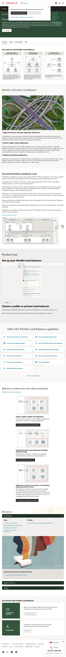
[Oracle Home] (12, 3)
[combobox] (36, 3)
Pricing (11, 42)
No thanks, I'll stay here (34, 13)
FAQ (26, 42)
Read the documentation (9, 215)
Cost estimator (19, 42)
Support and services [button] (9, 583)
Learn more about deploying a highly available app (28, 425)
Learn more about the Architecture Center (16, 575)
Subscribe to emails (18, 646)
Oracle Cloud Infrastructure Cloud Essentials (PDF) (39, 523)
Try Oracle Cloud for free (30, 613)
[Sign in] (59, 3)
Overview (4, 8)
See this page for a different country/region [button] (22, 17)
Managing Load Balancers (10, 527)
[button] (3, 3)
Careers (10, 646)
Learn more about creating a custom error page (27, 500)
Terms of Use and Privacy (18, 644)
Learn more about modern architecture (25, 460)
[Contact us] (63, 3)
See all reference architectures (11, 392)
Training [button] (6, 588)
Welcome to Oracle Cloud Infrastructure (10, 530)
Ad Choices (4, 646)
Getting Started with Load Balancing (13, 525)
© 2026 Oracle (5, 644)
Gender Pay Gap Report (30, 644)
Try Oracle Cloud (6, 30)
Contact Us (37, 646)
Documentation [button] (8, 516)
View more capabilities (33, 376)
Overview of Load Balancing (11, 523)
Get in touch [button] (27, 630)
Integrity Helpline (29, 646)
